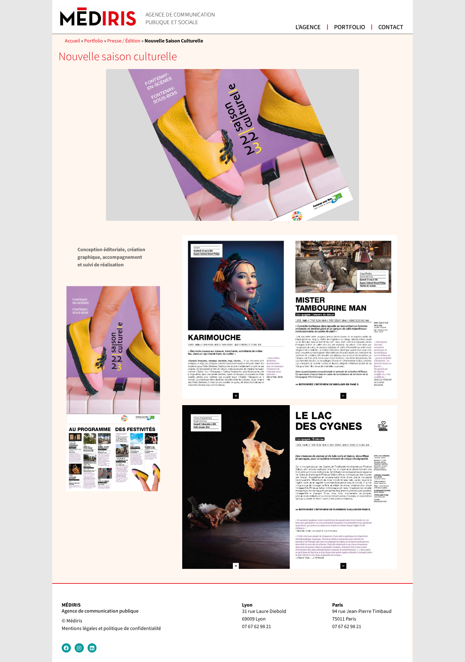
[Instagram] (79, 647)
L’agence (308, 27)
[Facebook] (66, 647)
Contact (390, 27)
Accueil (72, 41)
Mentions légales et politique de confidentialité (111, 628)
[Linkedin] (92, 647)
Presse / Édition (123, 41)
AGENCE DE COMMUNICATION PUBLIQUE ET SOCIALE (180, 18)
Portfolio (349, 27)
